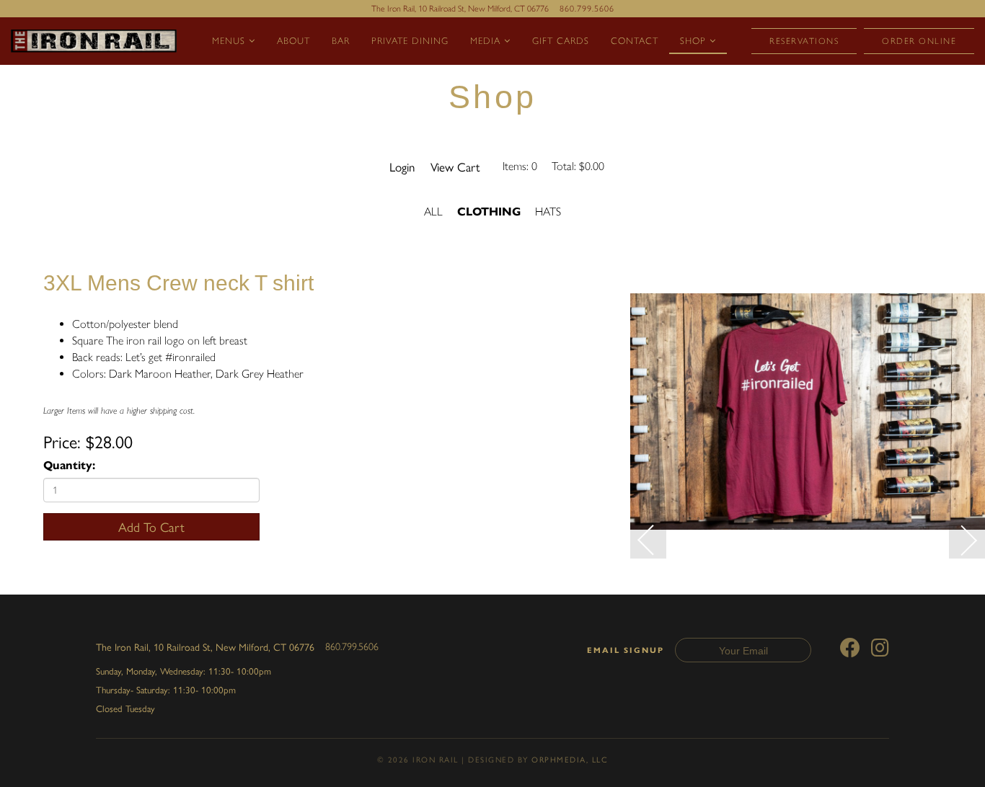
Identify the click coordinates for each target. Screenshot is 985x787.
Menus (230, 40)
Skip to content (62, 66)
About (293, 40)
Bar (341, 40)
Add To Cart (151, 526)
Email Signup (625, 650)
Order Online (919, 41)
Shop (695, 40)
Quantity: (69, 465)
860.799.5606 (587, 9)
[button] (648, 541)
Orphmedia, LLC (569, 759)
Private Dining (410, 40)
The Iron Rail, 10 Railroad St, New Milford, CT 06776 (205, 646)
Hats (548, 211)
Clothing (489, 211)
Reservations (804, 41)
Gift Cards (560, 40)
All (433, 211)
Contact (634, 40)
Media (487, 40)
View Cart (455, 167)
